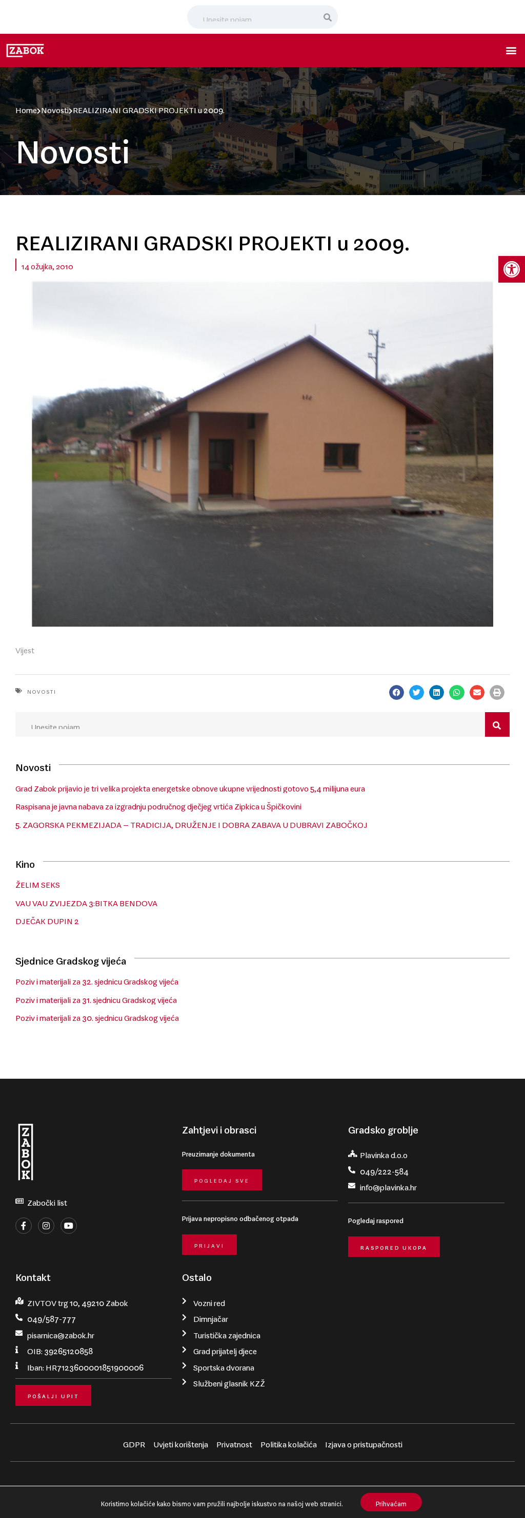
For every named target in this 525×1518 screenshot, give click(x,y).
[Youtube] (68, 1225)
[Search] (328, 17)
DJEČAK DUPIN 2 (47, 919)
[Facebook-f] (23, 1225)
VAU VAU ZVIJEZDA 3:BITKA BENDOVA (86, 901)
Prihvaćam (391, 1502)
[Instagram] (46, 1225)
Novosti (55, 108)
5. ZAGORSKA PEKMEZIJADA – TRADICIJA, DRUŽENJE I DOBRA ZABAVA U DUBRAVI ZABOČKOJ (191, 823)
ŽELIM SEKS (37, 883)
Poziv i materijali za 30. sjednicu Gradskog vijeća (97, 1016)
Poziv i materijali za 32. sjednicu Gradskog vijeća (96, 979)
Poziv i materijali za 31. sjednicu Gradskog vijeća (96, 998)
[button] (511, 269)
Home (26, 108)
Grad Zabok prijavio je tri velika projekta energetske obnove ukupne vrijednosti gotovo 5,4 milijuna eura (190, 786)
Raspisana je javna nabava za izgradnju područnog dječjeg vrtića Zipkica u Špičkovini (158, 804)
